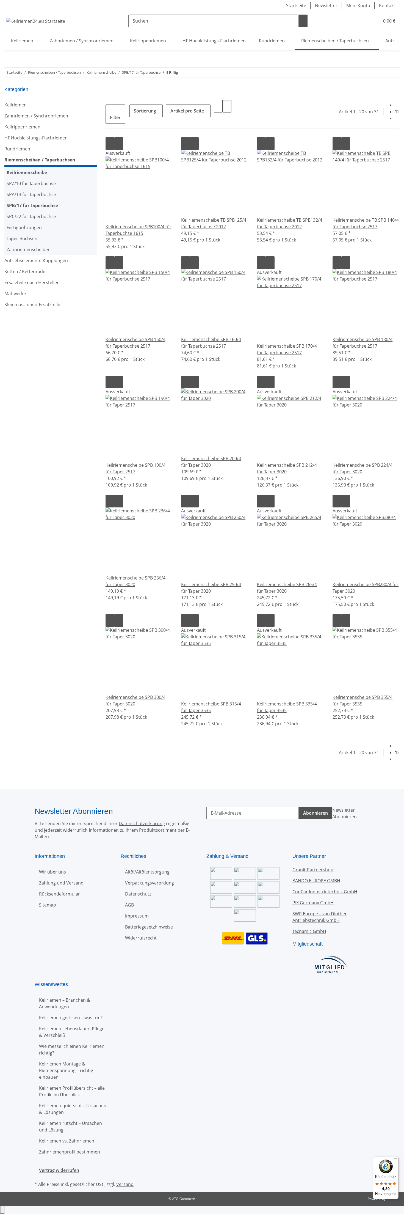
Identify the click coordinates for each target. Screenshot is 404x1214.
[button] (364, 21)
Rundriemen (17, 149)
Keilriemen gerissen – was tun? (71, 1018)
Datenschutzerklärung (142, 823)
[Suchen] (303, 21)
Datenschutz (138, 894)
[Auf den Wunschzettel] (118, 143)
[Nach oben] (2, 1210)
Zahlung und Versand (61, 883)
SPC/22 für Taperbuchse (31, 216)
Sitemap (47, 905)
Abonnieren (315, 813)
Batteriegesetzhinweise (149, 927)
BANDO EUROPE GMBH (316, 881)
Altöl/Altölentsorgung (147, 872)
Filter (115, 117)
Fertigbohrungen (24, 227)
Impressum (137, 916)
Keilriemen (15, 105)
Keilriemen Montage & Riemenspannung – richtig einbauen (66, 1070)
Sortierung (145, 111)
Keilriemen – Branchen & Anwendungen (64, 1003)
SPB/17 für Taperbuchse (32, 205)
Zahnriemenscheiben (29, 249)
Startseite (296, 5)
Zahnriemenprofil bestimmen (69, 1152)
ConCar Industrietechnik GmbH (324, 892)
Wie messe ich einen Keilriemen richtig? (71, 1049)
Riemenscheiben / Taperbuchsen (39, 160)
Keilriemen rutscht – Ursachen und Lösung (70, 1126)
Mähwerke (15, 293)
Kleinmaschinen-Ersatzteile (32, 304)
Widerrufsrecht (141, 938)
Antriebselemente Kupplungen (36, 260)
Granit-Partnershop (312, 870)
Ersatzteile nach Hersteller (31, 282)
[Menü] (395, 1160)
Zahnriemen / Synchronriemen (36, 116)
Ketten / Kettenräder (25, 271)
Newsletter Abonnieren (344, 813)
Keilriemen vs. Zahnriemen (66, 1141)
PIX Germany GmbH (313, 903)
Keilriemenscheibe (27, 172)
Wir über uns (52, 872)
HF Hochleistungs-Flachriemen (36, 138)
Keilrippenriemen (22, 127)
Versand (125, 1184)
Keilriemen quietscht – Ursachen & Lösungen (72, 1109)
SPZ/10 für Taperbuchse (31, 183)
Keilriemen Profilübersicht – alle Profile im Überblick (72, 1091)
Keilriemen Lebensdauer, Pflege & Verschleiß (71, 1032)
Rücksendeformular (59, 894)
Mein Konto (358, 5)
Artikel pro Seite (187, 111)
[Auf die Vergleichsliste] (110, 143)
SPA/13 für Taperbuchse (31, 194)
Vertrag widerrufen (59, 1170)
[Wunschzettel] (373, 21)
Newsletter (326, 5)
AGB (129, 905)
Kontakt (387, 5)
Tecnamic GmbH (309, 931)
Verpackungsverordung (149, 883)
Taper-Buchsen (22, 238)
